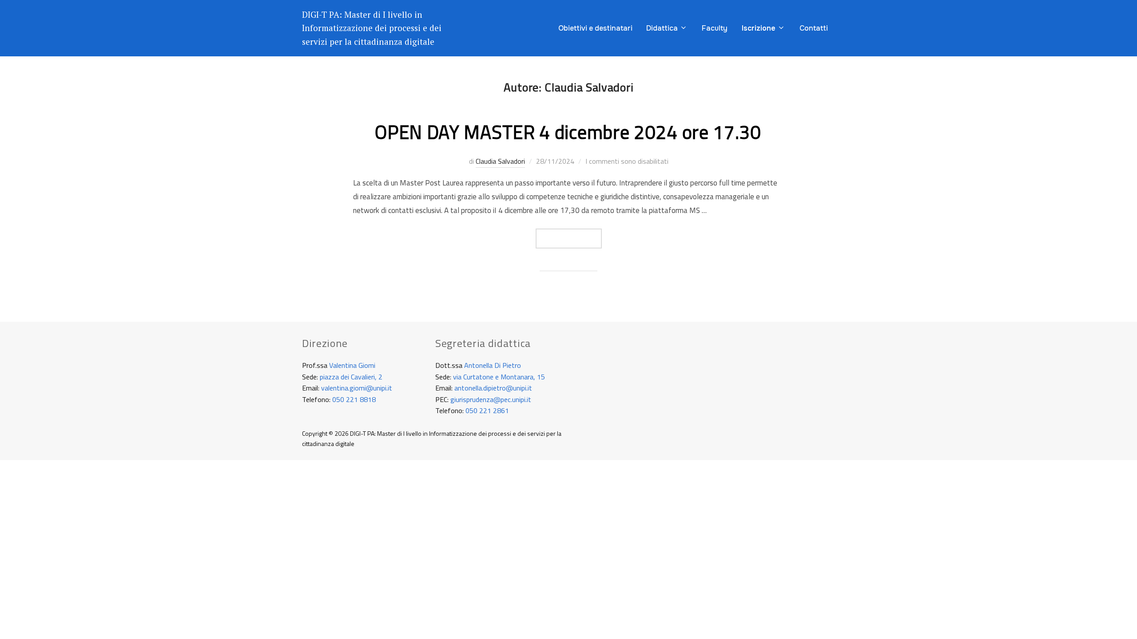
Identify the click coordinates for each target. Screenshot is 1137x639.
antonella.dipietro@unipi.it (493, 388)
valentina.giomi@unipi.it (356, 388)
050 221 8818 (354, 399)
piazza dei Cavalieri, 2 (351, 376)
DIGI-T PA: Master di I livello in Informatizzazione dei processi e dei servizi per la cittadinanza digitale (371, 28)
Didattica (662, 28)
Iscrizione (758, 28)
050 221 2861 (487, 410)
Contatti (813, 28)
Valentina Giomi (352, 365)
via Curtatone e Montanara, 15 (499, 376)
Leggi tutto (575, 238)
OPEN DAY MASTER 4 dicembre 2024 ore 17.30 (568, 132)
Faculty (715, 28)
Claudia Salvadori (500, 161)
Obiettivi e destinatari (595, 28)
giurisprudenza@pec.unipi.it (490, 399)
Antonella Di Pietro (492, 365)
